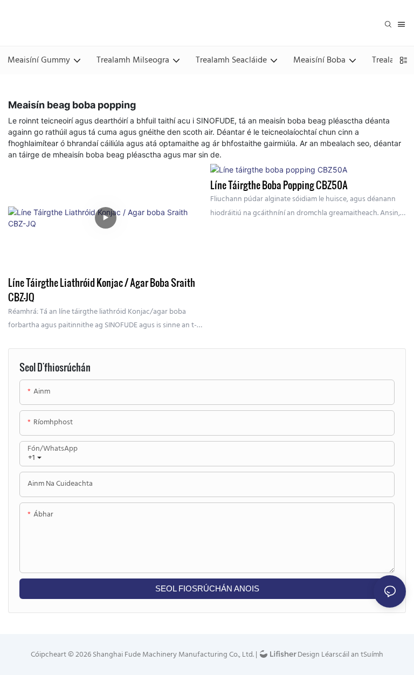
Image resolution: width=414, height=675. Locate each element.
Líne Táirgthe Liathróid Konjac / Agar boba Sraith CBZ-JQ (101, 289)
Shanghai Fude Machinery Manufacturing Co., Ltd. (172, 655)
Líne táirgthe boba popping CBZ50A (279, 184)
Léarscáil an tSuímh (351, 655)
